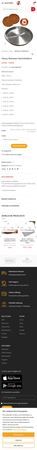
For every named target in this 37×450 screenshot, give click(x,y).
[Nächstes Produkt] (34, 54)
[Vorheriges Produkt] (30, 54)
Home (22, 320)
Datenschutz (6, 327)
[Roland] (10, 261)
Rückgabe (5, 337)
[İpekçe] (26, 261)
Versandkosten (16, 67)
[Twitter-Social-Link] (10, 169)
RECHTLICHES (6, 316)
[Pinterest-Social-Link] (12, 169)
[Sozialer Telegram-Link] (17, 169)
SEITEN (22, 316)
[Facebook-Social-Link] (7, 169)
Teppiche (5, 360)
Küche (11, 51)
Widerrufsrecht (6, 330)
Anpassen (18, 440)
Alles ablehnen (18, 446)
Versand (4, 334)
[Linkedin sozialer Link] (15, 169)
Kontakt (22, 330)
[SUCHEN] (33, 9)
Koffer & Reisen (6, 353)
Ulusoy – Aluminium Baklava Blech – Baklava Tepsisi (27, 240)
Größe (4, 136)
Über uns (22, 334)
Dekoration (5, 349)
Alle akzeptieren (19, 435)
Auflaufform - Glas (9, 243)
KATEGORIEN (6, 346)
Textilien (4, 363)
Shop (21, 323)
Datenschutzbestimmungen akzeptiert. (15, 403)
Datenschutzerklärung (20, 429)
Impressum (5, 323)
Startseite (5, 51)
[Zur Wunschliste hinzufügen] (8, 223)
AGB (3, 320)
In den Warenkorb (19, 146)
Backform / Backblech (22, 51)
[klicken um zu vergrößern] (5, 44)
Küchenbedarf (6, 356)
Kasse (21, 327)
